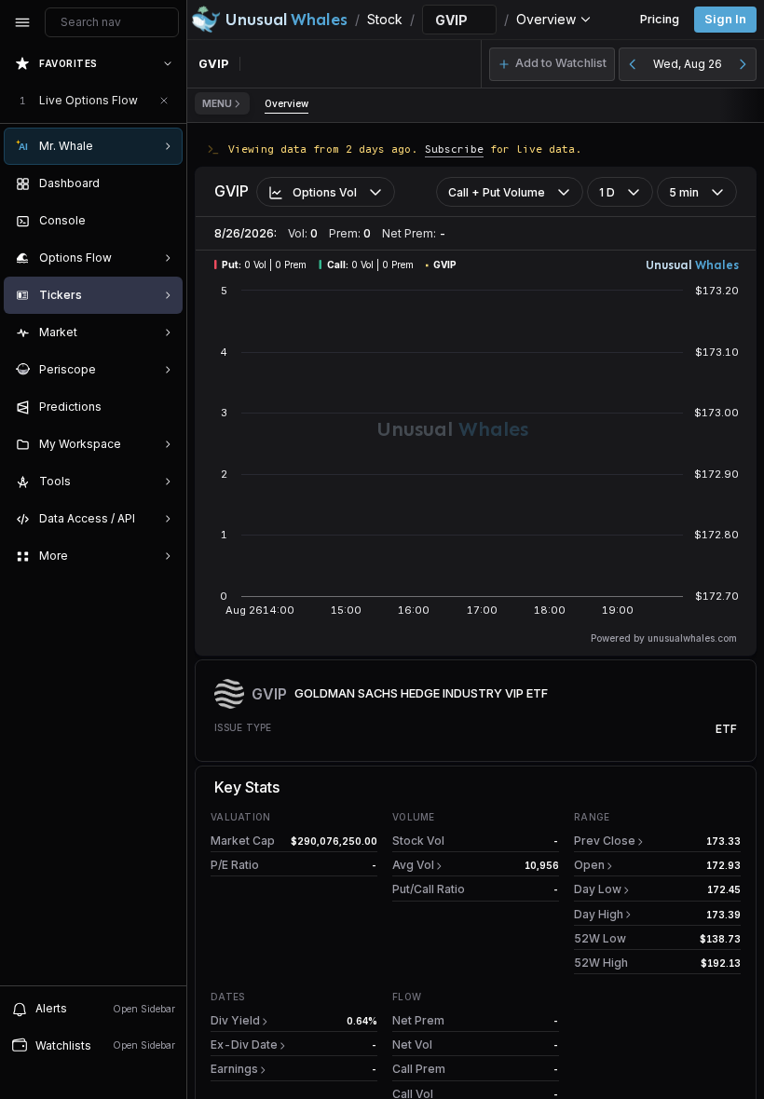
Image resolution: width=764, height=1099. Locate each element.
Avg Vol (413, 865)
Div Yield (235, 1020)
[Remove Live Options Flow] (164, 100)
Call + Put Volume (496, 192)
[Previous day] (632, 64)
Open (589, 865)
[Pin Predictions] (164, 407)
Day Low (597, 889)
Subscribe (454, 149)
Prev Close (604, 841)
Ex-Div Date (244, 1045)
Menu (217, 103)
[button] (552, 64)
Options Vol (325, 192)
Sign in (725, 19)
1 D (607, 192)
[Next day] (742, 64)
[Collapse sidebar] (22, 22)
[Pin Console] (164, 220)
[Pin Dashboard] (164, 183)
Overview (286, 103)
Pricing (659, 19)
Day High (598, 914)
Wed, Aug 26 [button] (687, 64)
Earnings (234, 1069)
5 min (684, 192)
